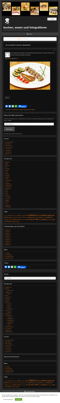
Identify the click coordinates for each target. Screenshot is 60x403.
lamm (20, 217)
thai (5, 221)
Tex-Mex (7, 201)
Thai (6, 203)
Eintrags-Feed (8, 254)
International (8, 180)
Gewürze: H (8, 235)
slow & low (7, 197)
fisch (27, 215)
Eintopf (7, 170)
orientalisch (8, 188)
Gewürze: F (8, 238)
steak (53, 219)
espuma (24, 215)
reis (45, 217)
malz (27, 217)
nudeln (33, 217)
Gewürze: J (8, 231)
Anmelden (7, 253)
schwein (19, 219)
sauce (15, 219)
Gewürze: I (7, 233)
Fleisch (7, 173)
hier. (17, 58)
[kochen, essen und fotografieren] (30, 15)
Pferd (6, 190)
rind (51, 217)
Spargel (7, 200)
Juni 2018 (7, 148)
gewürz (44, 215)
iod (13, 217)
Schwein (7, 195)
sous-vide (7, 198)
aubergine (6, 215)
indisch (7, 178)
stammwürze (49, 219)
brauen (15, 215)
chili (18, 215)
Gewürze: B (8, 244)
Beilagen (7, 165)
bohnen (12, 215)
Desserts (7, 168)
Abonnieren (9, 129)
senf (22, 219)
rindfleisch (6, 219)
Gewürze (7, 177)
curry (21, 215)
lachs (18, 217)
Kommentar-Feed (9, 256)
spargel (40, 219)
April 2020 (7, 143)
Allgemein (7, 162)
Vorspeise (7, 205)
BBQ (6, 163)
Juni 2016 (7, 152)
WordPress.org (8, 258)
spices (44, 219)
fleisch (32, 215)
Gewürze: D (8, 241)
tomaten (8, 221)
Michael (21, 109)
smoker (28, 219)
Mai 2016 (7, 153)
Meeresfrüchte (8, 185)
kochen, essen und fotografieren (25, 27)
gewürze (51, 215)
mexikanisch (8, 187)
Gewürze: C (8, 243)
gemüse (38, 215)
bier (9, 215)
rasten (43, 217)
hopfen (10, 217)
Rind (6, 191)
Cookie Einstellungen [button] (8, 399)
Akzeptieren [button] (18, 399)
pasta (40, 217)
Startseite (19, 39)
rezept (48, 217)
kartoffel (15, 217)
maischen (24, 217)
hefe (7, 217)
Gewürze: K (8, 230)
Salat (6, 193)
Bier (6, 167)
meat (29, 217)
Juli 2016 (7, 150)
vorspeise (13, 221)
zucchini (17, 221)
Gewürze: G (8, 236)
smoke (24, 219)
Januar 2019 (8, 147)
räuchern (10, 219)
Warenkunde (8, 206)
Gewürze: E (8, 239)
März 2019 (7, 145)
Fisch (6, 172)
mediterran (7, 183)
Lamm (6, 182)
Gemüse (7, 175)
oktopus (36, 217)
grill (5, 217)
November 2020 (8, 142)
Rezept (10, 58)
